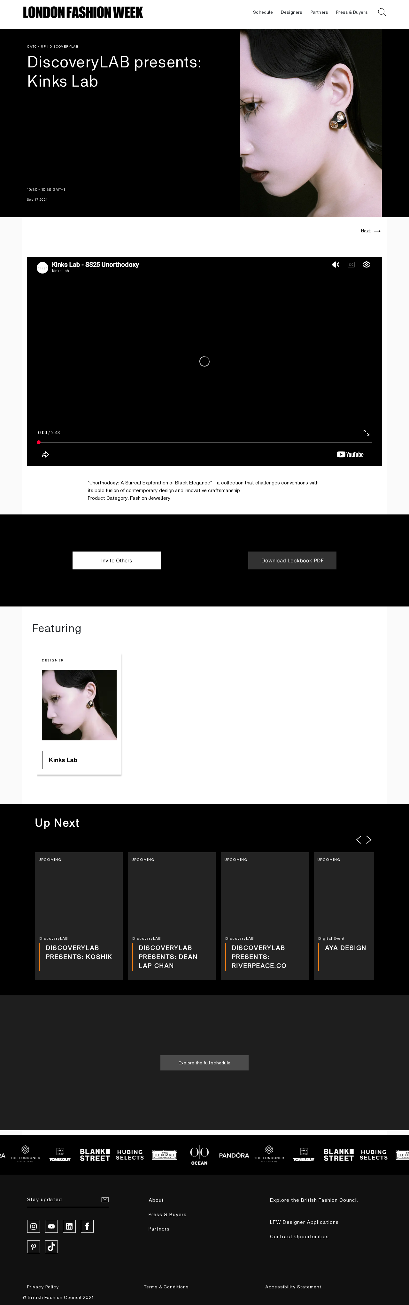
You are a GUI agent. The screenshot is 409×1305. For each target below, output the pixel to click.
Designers (292, 12)
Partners (319, 12)
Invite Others (116, 560)
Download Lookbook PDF (292, 560)
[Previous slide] (359, 839)
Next (366, 230)
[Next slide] (369, 839)
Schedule (263, 12)
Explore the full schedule (204, 1062)
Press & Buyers (352, 12)
